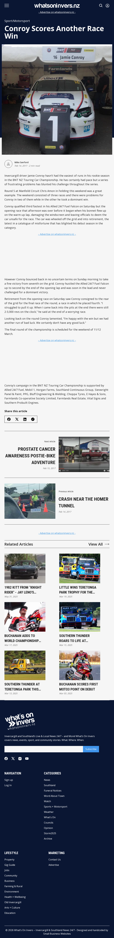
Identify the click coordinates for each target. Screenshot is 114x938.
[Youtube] (26, 758)
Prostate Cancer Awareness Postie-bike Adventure (30, 455)
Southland (49, 785)
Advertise (54, 865)
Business (9, 881)
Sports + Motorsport (55, 806)
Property (9, 859)
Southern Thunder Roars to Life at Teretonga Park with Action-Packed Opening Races (78, 638)
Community (10, 875)
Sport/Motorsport (17, 20)
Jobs (6, 870)
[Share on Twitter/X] (17, 419)
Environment (11, 891)
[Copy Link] (32, 419)
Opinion (48, 828)
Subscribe (91, 749)
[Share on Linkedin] (24, 419)
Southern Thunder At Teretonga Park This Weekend (22, 687)
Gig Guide (9, 865)
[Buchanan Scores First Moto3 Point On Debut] (79, 665)
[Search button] (101, 5)
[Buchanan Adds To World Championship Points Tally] (24, 617)
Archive (48, 838)
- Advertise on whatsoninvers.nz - (57, 12)
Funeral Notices (52, 790)
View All (95, 544)
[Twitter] (13, 758)
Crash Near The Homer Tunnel (83, 502)
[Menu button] (6, 5)
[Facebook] (6, 758)
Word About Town (54, 796)
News (47, 780)
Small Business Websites (57, 933)
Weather (49, 812)
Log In (8, 785)
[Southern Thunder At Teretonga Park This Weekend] (24, 665)
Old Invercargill (12, 902)
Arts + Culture (12, 907)
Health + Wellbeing (15, 897)
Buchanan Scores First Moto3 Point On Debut (78, 686)
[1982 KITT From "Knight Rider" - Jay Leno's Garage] (24, 568)
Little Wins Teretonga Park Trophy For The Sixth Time (77, 590)
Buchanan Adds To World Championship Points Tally (21, 638)
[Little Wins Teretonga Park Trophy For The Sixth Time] (79, 568)
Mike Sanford (21, 162)
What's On (50, 817)
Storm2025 (50, 833)
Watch (47, 801)
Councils (48, 822)
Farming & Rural (13, 886)
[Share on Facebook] (9, 419)
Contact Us (55, 859)
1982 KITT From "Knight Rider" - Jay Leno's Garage (22, 590)
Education (9, 913)
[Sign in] (107, 5)
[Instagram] (20, 758)
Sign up (8, 780)
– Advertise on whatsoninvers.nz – (57, 234)
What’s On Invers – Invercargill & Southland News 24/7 (44, 930)
